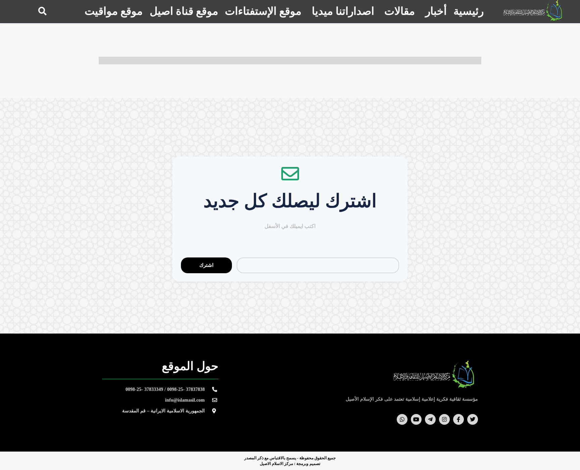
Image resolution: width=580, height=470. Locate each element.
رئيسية (468, 11)
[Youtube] (416, 419)
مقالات (399, 11)
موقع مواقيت (114, 11)
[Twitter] (472, 419)
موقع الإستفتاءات (263, 11)
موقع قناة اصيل (184, 11)
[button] (42, 10)
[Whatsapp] (402, 419)
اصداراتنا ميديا (343, 11)
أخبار (436, 11)
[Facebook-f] (458, 419)
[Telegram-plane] (430, 419)
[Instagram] (444, 419)
